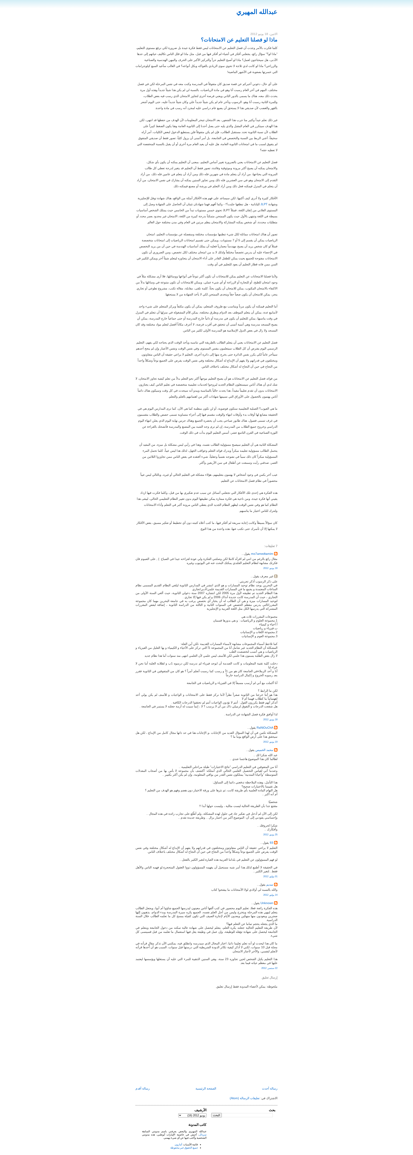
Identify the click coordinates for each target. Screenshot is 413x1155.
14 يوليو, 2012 (270, 895)
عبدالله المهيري (256, 11)
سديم (269, 884)
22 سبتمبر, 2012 (269, 968)
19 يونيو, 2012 (270, 741)
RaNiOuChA (265, 727)
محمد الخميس (264, 750)
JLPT (264, 204)
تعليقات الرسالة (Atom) (245, 1098)
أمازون (178, 1144)
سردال (202, 1134)
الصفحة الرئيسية (206, 1088)
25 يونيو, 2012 (270, 834)
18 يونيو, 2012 (270, 568)
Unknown (266, 903)
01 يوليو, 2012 (270, 876)
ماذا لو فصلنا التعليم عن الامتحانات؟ (239, 40)
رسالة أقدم (143, 1088)
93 (271, 842)
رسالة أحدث (269, 1088)
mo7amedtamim (262, 553)
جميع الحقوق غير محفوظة (184, 1147)
